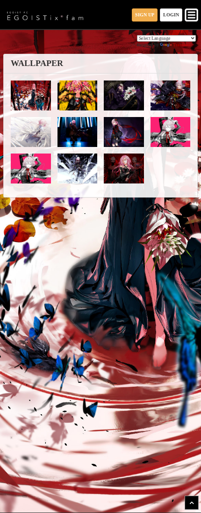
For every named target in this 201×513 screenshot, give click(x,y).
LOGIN (171, 14)
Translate (182, 44)
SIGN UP (144, 14)
